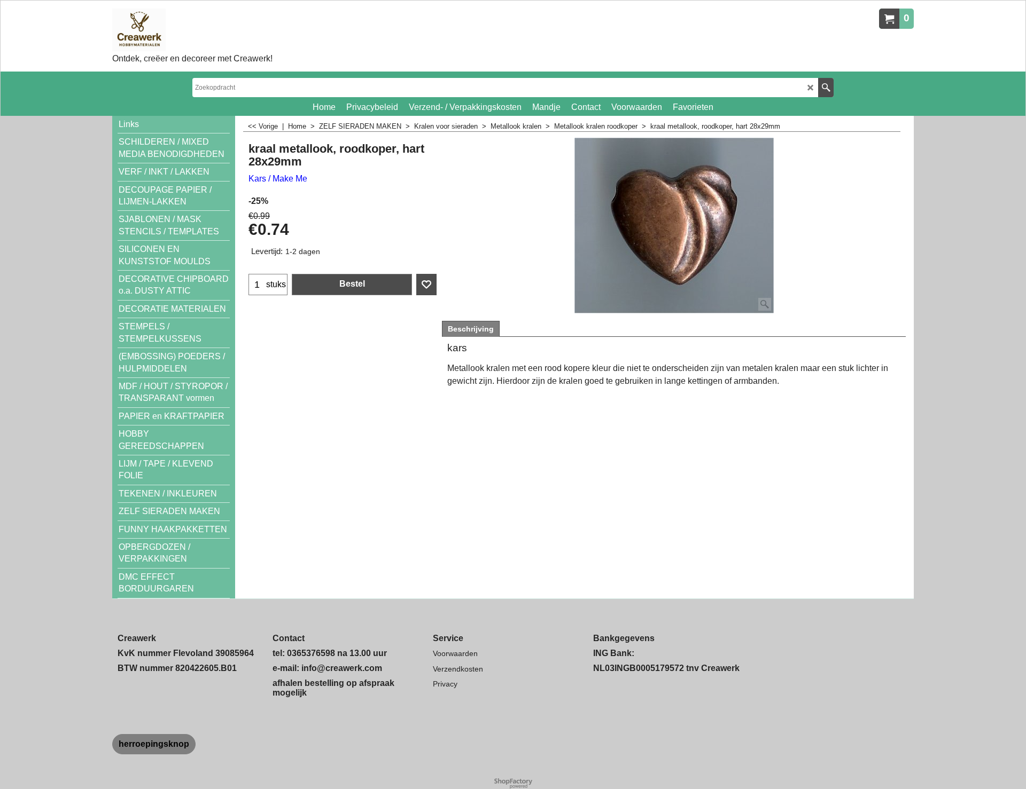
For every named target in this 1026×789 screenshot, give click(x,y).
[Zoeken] (826, 87)
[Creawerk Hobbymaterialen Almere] (192, 30)
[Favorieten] (426, 284)
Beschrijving (471, 329)
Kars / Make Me (277, 178)
